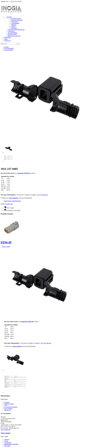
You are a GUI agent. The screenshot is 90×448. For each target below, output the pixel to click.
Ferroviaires (14, 21)
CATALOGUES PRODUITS (16, 29)
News (5, 39)
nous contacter (13, 198)
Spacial (13, 26)
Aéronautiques (15, 23)
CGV (5, 405)
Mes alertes (7, 446)
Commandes (7, 442)
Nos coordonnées (5, 429)
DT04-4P (6, 242)
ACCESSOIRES (12, 32)
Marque (3, 204)
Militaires (13, 25)
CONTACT (11, 31)
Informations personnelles (11, 444)
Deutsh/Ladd (9, 204)
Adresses (6, 439)
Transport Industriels (17, 20)
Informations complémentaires (12, 201)
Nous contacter (8, 408)
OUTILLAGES (12, 34)
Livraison (6, 402)
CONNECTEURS (14, 18)
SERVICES (7, 37)
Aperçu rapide (5, 246)
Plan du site (7, 410)
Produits (8, 17)
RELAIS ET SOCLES (14, 36)
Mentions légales (9, 404)
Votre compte (5, 433)
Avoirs (6, 441)
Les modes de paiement (10, 407)
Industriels (14, 28)
